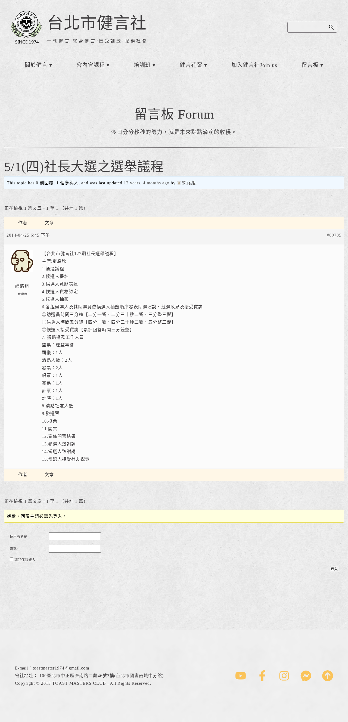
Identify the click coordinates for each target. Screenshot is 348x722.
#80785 (334, 235)
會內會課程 (90, 65)
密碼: (14, 549)
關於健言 (36, 65)
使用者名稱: (19, 536)
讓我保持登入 (25, 560)
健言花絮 (191, 65)
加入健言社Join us (254, 65)
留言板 (310, 65)
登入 (334, 569)
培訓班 (142, 65)
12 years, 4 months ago (146, 183)
